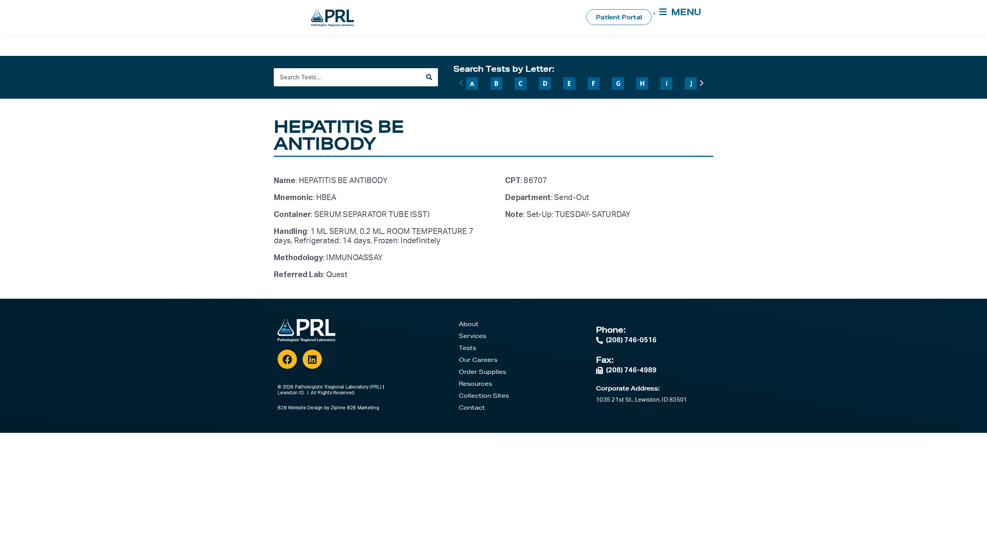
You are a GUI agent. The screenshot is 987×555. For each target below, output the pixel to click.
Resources (475, 383)
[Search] (429, 77)
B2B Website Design (300, 407)
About (468, 324)
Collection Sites (484, 395)
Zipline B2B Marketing (355, 407)
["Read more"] (472, 83)
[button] (461, 83)
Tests (467, 348)
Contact (472, 407)
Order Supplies (482, 371)
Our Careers (478, 359)
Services (472, 336)
